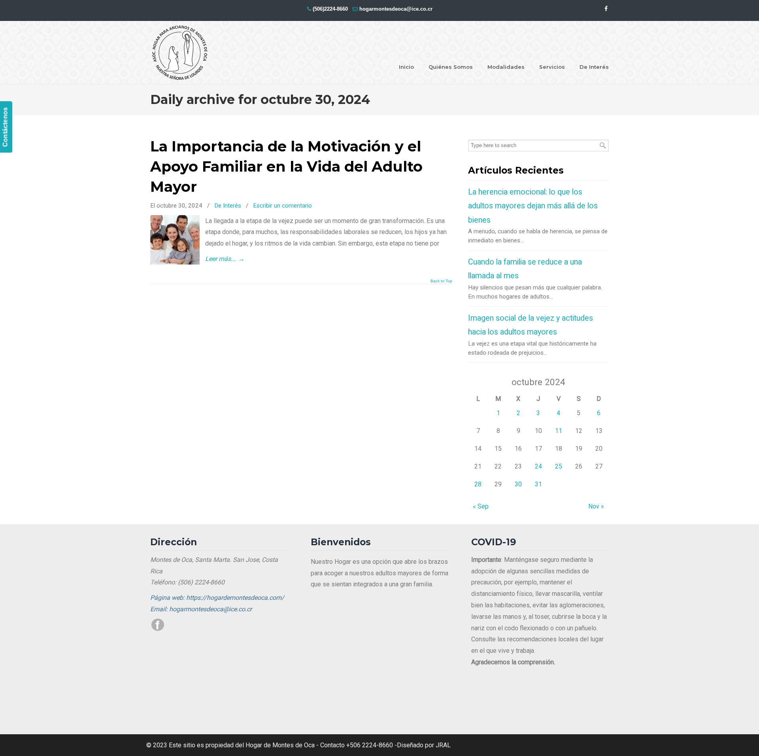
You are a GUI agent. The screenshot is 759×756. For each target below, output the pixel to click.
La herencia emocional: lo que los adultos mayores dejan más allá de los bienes (533, 206)
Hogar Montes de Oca (180, 53)
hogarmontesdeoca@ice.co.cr (395, 9)
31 (538, 484)
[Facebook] (606, 9)
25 (558, 466)
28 (477, 484)
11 (558, 431)
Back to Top (441, 281)
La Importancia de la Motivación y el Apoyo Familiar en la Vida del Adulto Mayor (286, 166)
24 (538, 466)
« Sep (481, 506)
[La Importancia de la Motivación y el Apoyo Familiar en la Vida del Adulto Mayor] (175, 262)
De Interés (227, 205)
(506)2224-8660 (330, 9)
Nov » (596, 506)
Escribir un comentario (282, 205)
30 (518, 484)
